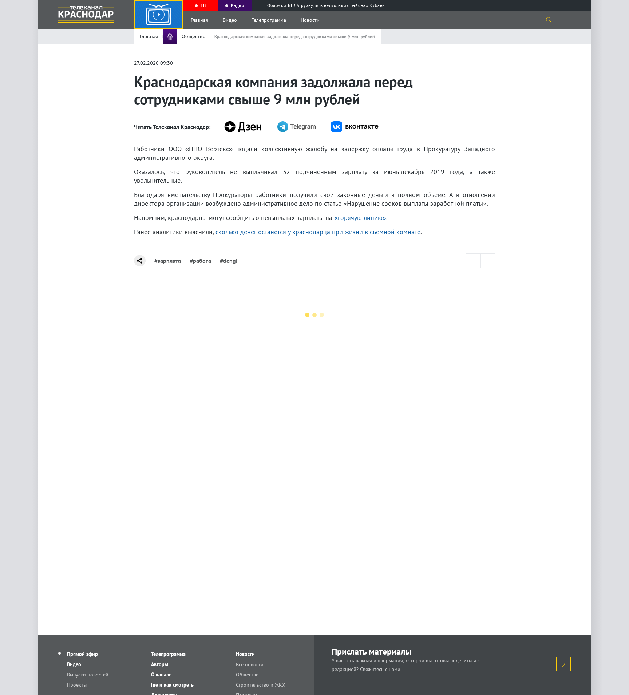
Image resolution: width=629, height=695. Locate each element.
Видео (230, 20)
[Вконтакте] (354, 127)
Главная (199, 20)
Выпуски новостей (87, 674)
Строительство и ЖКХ (260, 685)
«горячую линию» (359, 217)
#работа (200, 260)
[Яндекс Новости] (243, 127)
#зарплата (167, 260)
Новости (310, 20)
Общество (247, 674)
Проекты (77, 685)
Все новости (250, 664)
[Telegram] (296, 127)
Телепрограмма (269, 20)
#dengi (228, 260)
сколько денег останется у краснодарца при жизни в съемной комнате (317, 232)
